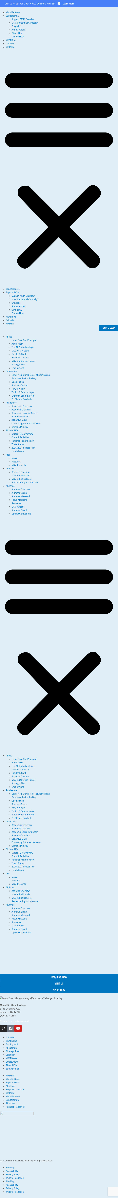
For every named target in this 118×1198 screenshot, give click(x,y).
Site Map (10, 1167)
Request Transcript (15, 1089)
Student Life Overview (22, 433)
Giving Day (17, 33)
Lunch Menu (18, 451)
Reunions (16, 503)
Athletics (10, 468)
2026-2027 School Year (23, 447)
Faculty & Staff (19, 354)
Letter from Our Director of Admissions (31, 374)
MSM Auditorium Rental (23, 360)
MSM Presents (19, 465)
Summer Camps (19, 385)
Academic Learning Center (25, 412)
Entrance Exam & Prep (23, 395)
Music (14, 458)
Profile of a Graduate (22, 399)
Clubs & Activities (20, 437)
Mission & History (20, 350)
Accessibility (12, 1170)
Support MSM (12, 15)
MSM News (11, 1040)
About (9, 336)
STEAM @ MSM (19, 419)
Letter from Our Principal (24, 340)
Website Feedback (15, 1177)
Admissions (11, 371)
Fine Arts (16, 461)
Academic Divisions (21, 409)
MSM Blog (11, 39)
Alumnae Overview (21, 489)
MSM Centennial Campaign (25, 22)
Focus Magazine (19, 499)
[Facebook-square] (10, 1028)
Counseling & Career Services (26, 423)
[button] (59, 168)
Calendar (10, 43)
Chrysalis (16, 26)
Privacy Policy (12, 1174)
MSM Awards (18, 506)
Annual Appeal (19, 29)
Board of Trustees (20, 357)
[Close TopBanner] (6, 3)
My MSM (10, 46)
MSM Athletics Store (22, 478)
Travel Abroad (18, 444)
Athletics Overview (21, 471)
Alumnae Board (19, 510)
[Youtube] (18, 1028)
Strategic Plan (18, 364)
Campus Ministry (20, 426)
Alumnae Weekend (21, 496)
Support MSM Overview (23, 19)
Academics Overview (22, 406)
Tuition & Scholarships (23, 392)
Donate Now (18, 36)
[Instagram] (3, 1028)
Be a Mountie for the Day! (24, 378)
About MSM (17, 343)
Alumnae (10, 485)
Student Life (12, 430)
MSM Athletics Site (21, 475)
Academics (11, 402)
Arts (8, 454)
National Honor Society (23, 440)
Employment (18, 367)
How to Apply (18, 388)
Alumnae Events (19, 492)
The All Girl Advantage (23, 347)
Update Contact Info (21, 513)
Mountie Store (13, 12)
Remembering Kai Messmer (25, 482)
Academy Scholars (21, 416)
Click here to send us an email (14, 1021)
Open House (18, 381)
